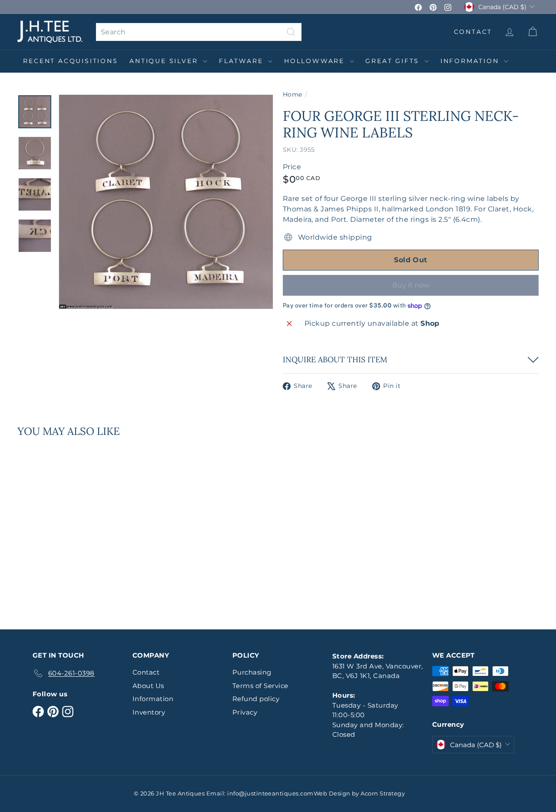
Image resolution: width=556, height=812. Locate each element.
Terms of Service (260, 686)
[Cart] (532, 31)
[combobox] (199, 32)
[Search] (291, 32)
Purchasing (251, 672)
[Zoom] (166, 202)
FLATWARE (242, 61)
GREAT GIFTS (393, 61)
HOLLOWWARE (316, 61)
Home (292, 94)
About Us (148, 686)
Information (471, 61)
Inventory (148, 712)
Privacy (244, 712)
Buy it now (411, 285)
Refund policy (255, 699)
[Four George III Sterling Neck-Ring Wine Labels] (57, 527)
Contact (145, 672)
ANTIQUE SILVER (165, 61)
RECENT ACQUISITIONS (70, 61)
